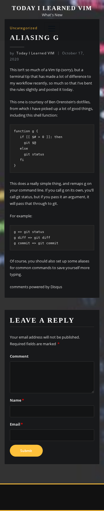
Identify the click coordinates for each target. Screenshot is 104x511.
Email (16, 424)
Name (17, 400)
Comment (19, 356)
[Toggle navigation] (52, 28)
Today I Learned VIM (52, 8)
